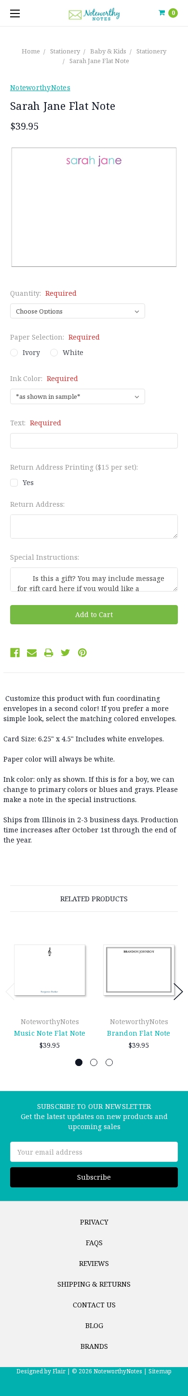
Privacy (94, 1221)
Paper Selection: (55, 337)
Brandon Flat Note (138, 1033)
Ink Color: (44, 378)
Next (178, 991)
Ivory (31, 352)
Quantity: (43, 293)
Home (31, 51)
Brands (94, 1346)
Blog (94, 1325)
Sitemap (159, 1371)
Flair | (61, 1371)
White (73, 352)
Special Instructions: (44, 557)
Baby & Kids (108, 51)
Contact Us (94, 1304)
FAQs (94, 1242)
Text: (35, 422)
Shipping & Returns (94, 1284)
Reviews (94, 1263)
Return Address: (37, 504)
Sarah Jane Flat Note (99, 60)
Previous (10, 991)
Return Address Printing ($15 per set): (74, 467)
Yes (28, 482)
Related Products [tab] (94, 898)
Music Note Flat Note (50, 1033)
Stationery (65, 51)
